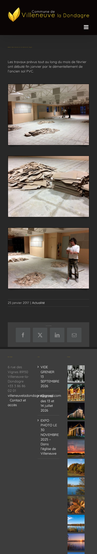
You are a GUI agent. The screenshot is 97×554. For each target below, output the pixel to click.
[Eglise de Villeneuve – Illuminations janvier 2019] (76, 411)
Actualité (38, 303)
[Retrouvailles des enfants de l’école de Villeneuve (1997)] (76, 374)
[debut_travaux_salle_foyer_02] (48, 157)
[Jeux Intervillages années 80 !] (76, 392)
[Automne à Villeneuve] (76, 467)
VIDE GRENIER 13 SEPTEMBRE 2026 (49, 376)
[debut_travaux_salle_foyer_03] (48, 229)
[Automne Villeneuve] (76, 504)
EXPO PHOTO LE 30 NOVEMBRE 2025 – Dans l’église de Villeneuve (49, 436)
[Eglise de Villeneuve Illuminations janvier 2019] (76, 430)
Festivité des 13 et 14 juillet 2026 (47, 403)
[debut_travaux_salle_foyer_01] (48, 86)
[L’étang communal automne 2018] (76, 523)
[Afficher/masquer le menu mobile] (86, 27)
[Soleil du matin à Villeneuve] (76, 448)
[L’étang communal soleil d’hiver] (76, 542)
